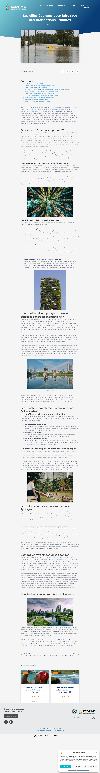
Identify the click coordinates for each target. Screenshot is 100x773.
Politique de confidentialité (83, 770)
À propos (76, 5)
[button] (97, 752)
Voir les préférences (91, 766)
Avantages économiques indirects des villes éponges (42, 95)
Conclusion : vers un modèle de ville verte (37, 101)
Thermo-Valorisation (62, 5)
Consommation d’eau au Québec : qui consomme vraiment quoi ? (65, 690)
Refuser (78, 766)
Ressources (85, 5)
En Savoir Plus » (35, 696)
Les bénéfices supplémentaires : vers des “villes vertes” (41, 91)
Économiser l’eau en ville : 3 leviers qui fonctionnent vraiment (34, 690)
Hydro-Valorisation (46, 5)
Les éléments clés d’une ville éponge (37, 87)
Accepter (65, 766)
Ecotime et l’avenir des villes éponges (36, 99)
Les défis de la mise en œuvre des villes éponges (39, 97)
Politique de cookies (72, 770)
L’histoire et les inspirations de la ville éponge (40, 85)
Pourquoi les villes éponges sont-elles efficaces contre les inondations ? (46, 89)
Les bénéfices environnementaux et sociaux (40, 93)
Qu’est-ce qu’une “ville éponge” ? (34, 83)
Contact (86, 7)
